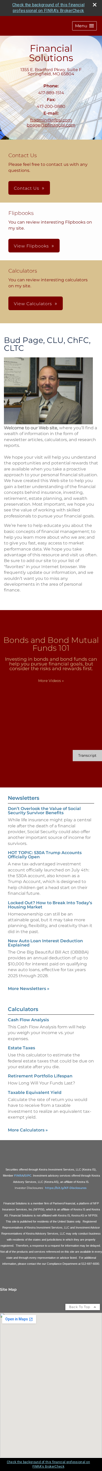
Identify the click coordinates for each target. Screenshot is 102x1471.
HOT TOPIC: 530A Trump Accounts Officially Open (45, 854)
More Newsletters (28, 988)
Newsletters (23, 798)
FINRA (19, 1175)
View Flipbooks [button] (31, 246)
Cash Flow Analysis (28, 1019)
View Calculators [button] (33, 303)
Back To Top (80, 1307)
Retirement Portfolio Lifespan (40, 1075)
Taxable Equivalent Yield (34, 1092)
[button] (84, 25)
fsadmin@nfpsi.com (51, 120)
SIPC (27, 1175)
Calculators (23, 1009)
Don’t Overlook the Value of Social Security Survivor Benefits (44, 810)
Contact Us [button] (26, 188)
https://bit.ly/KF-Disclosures (66, 1188)
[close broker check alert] (95, 5)
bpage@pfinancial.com (51, 125)
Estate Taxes (21, 1047)
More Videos (51, 680)
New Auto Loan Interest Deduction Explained (45, 943)
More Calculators (28, 1130)
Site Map (8, 1289)
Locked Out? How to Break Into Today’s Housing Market (50, 904)
